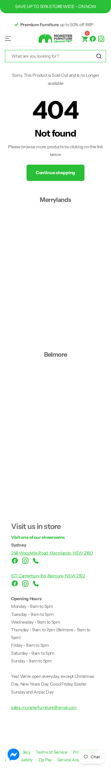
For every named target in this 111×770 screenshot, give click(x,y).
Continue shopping (56, 172)
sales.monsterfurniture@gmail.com (44, 707)
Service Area (69, 760)
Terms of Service (52, 752)
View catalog (8, 38)
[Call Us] (35, 560)
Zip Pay (45, 760)
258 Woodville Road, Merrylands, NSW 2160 (52, 553)
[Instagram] (101, 38)
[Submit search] (98, 56)
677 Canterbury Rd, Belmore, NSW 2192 (48, 576)
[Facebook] (93, 38)
